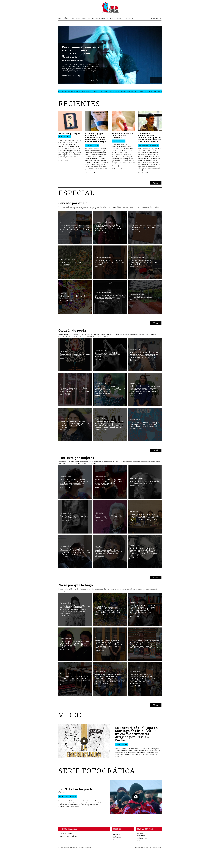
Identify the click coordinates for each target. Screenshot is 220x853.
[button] (64, 18)
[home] (110, 7)
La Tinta (140, 833)
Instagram (117, 837)
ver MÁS (155, 183)
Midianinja (141, 836)
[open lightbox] (84, 741)
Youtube (116, 839)
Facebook (116, 834)
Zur (138, 840)
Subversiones (142, 838)
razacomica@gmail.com (68, 836)
